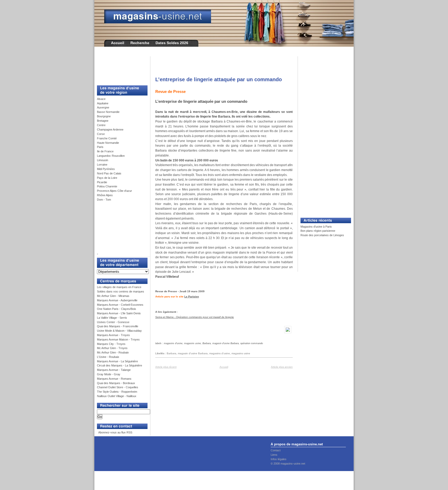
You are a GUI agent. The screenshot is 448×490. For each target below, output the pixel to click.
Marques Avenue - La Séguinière (117, 361)
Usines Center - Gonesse (113, 322)
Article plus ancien (282, 366)
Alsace (101, 98)
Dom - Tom (104, 199)
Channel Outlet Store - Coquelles (117, 387)
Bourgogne (104, 116)
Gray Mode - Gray (108, 374)
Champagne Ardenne (110, 129)
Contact (276, 450)
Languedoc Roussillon (111, 155)
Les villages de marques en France (119, 287)
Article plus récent (166, 366)
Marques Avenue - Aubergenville (117, 300)
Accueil (117, 43)
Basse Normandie (108, 111)
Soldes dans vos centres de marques (120, 291)
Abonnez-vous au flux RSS (115, 432)
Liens (274, 454)
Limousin (102, 160)
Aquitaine (102, 103)
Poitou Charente (107, 186)
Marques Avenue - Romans (114, 378)
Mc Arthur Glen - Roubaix (113, 352)
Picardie (102, 182)
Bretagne (102, 120)
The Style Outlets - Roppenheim (117, 391)
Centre (101, 125)
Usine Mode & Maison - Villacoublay (119, 330)
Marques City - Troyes (111, 343)
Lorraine (102, 164)
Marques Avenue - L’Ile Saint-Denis (119, 313)
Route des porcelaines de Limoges (322, 235)
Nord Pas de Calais (109, 173)
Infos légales (278, 459)
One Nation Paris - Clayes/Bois (116, 308)
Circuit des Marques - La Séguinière (119, 365)
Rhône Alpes (105, 195)
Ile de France (105, 151)
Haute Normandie (108, 142)
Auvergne (103, 107)
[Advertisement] (120, 68)
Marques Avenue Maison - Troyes (118, 339)
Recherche (139, 43)
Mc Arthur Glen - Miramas (113, 295)
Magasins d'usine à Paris (316, 226)
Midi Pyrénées (106, 169)
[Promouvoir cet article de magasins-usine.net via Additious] (288, 333)
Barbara (171, 353)
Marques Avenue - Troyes (113, 335)
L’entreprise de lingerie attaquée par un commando (218, 79)
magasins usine (241, 353)
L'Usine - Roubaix (108, 356)
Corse (101, 133)
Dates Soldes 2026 (172, 43)
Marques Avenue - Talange (114, 369)
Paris (100, 146)
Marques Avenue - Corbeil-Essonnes (120, 304)
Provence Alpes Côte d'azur (114, 190)
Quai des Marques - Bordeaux (116, 383)
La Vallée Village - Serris (112, 317)
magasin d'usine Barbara (193, 353)
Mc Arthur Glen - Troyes (112, 348)
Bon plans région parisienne (317, 230)
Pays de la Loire (107, 177)
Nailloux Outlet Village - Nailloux (116, 396)
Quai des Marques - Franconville (117, 326)
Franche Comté (107, 138)
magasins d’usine (219, 353)
